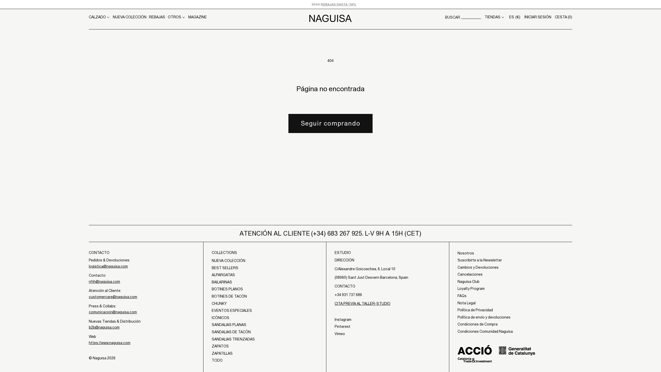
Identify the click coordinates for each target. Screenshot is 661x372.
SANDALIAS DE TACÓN (231, 332)
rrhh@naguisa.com (104, 282)
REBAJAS (157, 17)
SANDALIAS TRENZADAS (233, 339)
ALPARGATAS (223, 275)
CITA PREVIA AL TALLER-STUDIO (362, 303)
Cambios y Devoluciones (478, 267)
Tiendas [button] (492, 17)
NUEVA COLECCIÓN (129, 17)
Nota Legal (467, 303)
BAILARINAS (222, 282)
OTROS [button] (174, 17)
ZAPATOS (220, 346)
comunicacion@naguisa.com (113, 312)
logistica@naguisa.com (108, 266)
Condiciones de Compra (478, 324)
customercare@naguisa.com (113, 297)
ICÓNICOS (220, 318)
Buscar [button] (452, 17)
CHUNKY (219, 303)
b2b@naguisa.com (104, 327)
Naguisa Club (468, 282)
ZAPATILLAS (222, 353)
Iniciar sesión (537, 17)
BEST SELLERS (225, 268)
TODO (217, 360)
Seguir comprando (330, 123)
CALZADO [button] (97, 17)
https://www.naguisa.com (109, 343)
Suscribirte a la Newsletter (480, 260)
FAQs (462, 296)
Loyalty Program (471, 288)
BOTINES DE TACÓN (229, 296)
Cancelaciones (470, 274)
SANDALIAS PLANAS (229, 325)
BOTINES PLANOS (227, 289)
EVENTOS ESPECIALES (232, 310)
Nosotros (466, 253)
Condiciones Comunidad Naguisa (485, 331)
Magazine (197, 17)
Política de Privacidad (475, 310)
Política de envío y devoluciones (484, 317)
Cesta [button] (563, 17)
